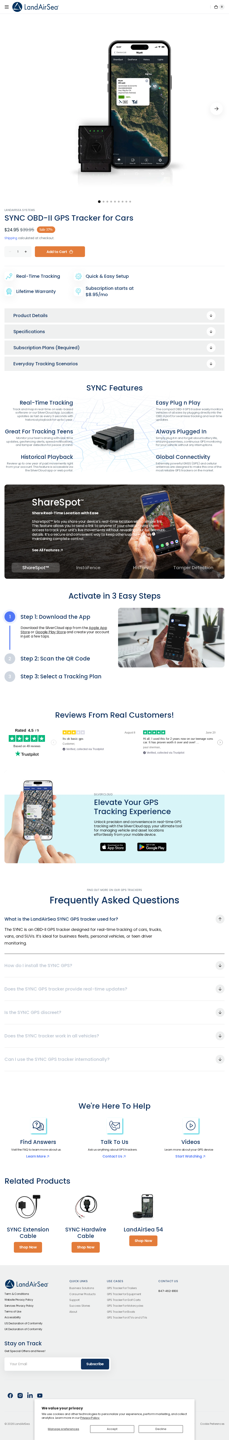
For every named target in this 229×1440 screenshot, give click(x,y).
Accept (112, 1429)
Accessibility (12, 1317)
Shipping (10, 238)
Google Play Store (50, 632)
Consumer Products (82, 1294)
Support (74, 1300)
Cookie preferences (212, 1423)
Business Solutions (81, 1288)
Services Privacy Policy (19, 1306)
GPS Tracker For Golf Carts (124, 1300)
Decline (160, 1429)
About (73, 1312)
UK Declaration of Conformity (23, 1329)
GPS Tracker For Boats (121, 1312)
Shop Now (28, 1247)
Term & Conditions (16, 1294)
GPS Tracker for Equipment (124, 1294)
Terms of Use (12, 1311)
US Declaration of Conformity (23, 1323)
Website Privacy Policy (18, 1300)
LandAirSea (22, 1423)
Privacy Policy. (90, 1418)
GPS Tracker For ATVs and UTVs (127, 1317)
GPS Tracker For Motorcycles (125, 1306)
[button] (7, 7)
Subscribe (95, 1364)
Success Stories (79, 1306)
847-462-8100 (168, 1291)
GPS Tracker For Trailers (122, 1288)
